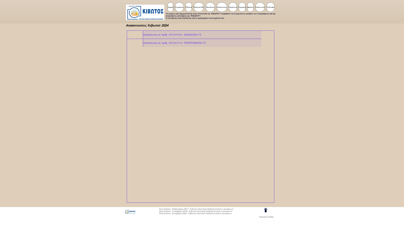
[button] (188, 7)
